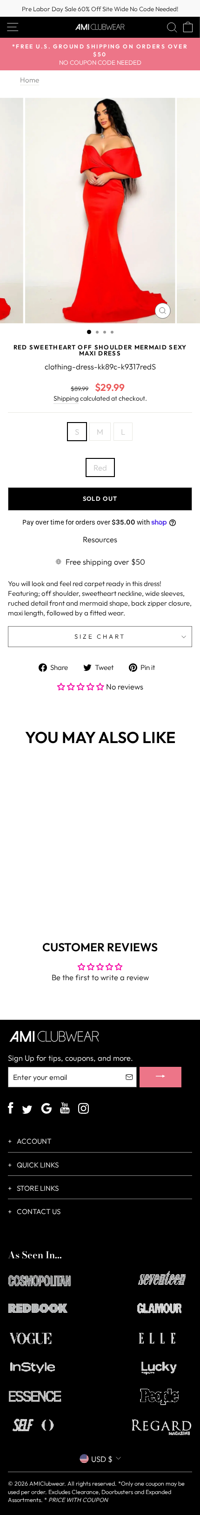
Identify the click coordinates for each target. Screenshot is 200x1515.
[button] (81, 686)
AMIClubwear (46, 1483)
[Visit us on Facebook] (10, 1109)
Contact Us (37, 1211)
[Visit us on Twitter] (27, 1110)
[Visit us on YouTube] (65, 1109)
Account (33, 1141)
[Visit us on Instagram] (83, 1109)
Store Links (37, 1188)
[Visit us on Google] (46, 1109)
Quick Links (37, 1164)
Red (100, 467)
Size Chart (100, 636)
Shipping (66, 398)
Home (29, 79)
